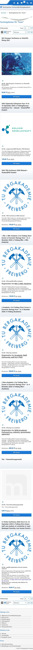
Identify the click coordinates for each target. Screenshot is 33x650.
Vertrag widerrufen (7, 626)
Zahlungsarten (6, 621)
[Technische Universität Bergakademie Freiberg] (4, 2)
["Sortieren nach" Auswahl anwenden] (29, 32)
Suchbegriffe (5, 635)
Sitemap (4, 633)
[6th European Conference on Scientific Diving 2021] (16, 64)
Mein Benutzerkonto (7, 644)
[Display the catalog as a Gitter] (5, 32)
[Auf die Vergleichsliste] (3, 81)
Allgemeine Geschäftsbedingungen (11, 615)
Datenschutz (5, 617)
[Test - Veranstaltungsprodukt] (16, 485)
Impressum (5, 625)
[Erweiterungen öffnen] (31, 3)
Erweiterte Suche (6, 637)
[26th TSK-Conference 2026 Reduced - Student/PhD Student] (16, 196)
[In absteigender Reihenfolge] (32, 32)
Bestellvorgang (6, 619)
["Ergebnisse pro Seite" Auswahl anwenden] (32, 28)
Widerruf (4, 623)
